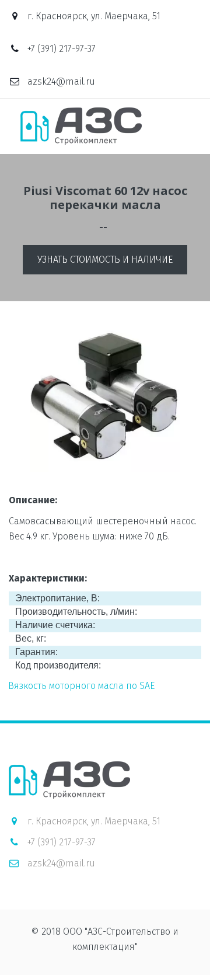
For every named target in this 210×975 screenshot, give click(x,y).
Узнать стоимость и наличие (105, 259)
